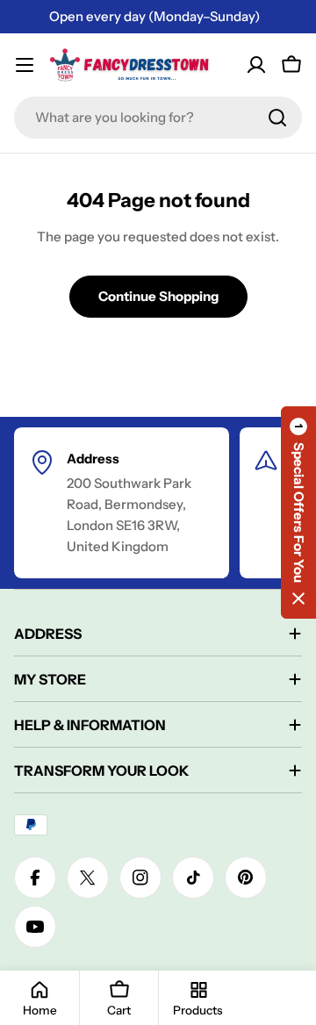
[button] (298, 512)
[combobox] (158, 118)
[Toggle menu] (24, 64)
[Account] (256, 64)
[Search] (277, 117)
